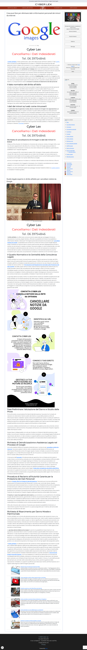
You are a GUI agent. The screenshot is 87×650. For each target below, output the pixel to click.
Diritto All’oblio (70, 136)
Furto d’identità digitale (72, 143)
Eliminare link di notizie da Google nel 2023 (30, 566)
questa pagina (55, 168)
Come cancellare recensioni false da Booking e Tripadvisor (34, 599)
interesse (21, 123)
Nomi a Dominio (70, 148)
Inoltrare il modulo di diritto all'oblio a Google (31, 620)
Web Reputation (70, 156)
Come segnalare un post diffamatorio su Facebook (32, 609)
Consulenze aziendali (71, 129)
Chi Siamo (69, 127)
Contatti (68, 134)
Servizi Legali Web (71, 150)
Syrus (46, 648)
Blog (68, 122)
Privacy (43, 644)
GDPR (57, 61)
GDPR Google (70, 146)
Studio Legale (70, 154)
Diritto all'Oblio (12, 7)
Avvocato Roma (72, 152)
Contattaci (69, 131)
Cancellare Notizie (27, 7)
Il (11, 61)
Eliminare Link (58, 7)
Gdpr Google (73, 7)
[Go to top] (2, 647)
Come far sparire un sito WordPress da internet (31, 588)
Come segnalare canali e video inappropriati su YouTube (33, 577)
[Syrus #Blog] (43, 4)
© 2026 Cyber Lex (43, 637)
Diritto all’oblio (70, 139)
